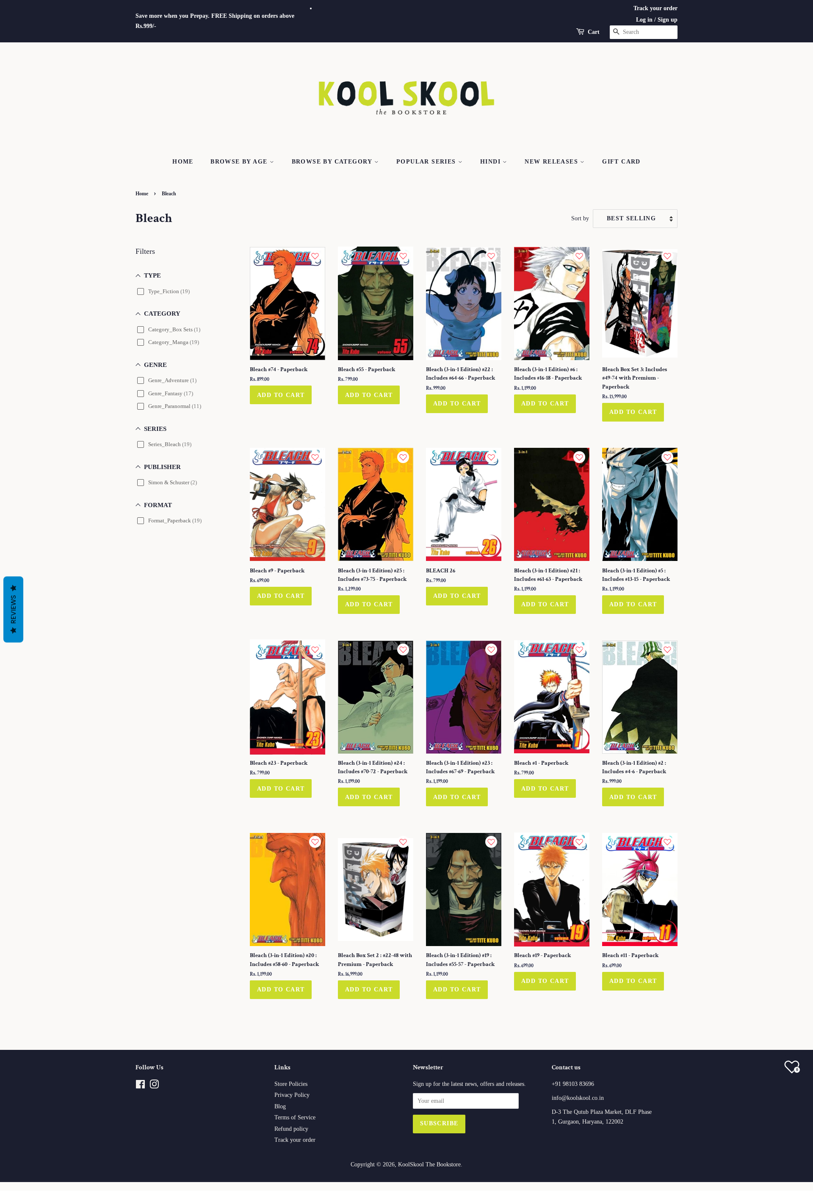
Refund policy (291, 1129)
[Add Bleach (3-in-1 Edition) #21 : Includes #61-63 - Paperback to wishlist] (579, 457)
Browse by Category (333, 161)
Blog (280, 1106)
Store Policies (290, 1084)
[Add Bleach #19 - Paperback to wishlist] (579, 842)
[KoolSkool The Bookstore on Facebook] (140, 1086)
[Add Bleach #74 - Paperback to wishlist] (315, 256)
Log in (644, 20)
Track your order (655, 8)
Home (183, 161)
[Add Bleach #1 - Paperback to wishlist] (579, 649)
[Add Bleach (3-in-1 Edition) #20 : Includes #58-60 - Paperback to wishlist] (315, 842)
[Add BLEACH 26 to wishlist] (491, 457)
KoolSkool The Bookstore (429, 1164)
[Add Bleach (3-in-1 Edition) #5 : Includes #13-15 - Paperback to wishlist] (667, 457)
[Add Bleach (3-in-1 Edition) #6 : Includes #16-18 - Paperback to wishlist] (579, 256)
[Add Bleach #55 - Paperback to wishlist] (403, 256)
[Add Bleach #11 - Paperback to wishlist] (667, 842)
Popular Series (427, 161)
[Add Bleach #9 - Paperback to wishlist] (315, 457)
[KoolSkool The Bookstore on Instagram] (154, 1086)
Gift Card (621, 161)
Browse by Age (240, 161)
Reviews (13, 609)
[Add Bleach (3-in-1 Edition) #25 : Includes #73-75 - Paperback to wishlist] (403, 457)
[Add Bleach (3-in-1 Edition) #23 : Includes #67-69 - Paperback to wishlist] (491, 649)
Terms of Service (294, 1117)
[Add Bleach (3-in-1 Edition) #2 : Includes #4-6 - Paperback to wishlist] (667, 649)
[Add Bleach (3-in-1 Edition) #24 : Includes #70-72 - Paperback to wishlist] (403, 649)
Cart (594, 32)
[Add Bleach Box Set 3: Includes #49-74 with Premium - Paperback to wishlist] (667, 256)
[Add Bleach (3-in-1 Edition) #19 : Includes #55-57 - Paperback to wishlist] (491, 842)
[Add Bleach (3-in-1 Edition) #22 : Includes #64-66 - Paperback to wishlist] (491, 256)
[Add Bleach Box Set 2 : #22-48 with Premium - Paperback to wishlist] (403, 842)
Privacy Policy (292, 1095)
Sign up (668, 20)
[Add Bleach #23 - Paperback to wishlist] (315, 649)
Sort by (580, 218)
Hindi (491, 161)
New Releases (552, 161)
